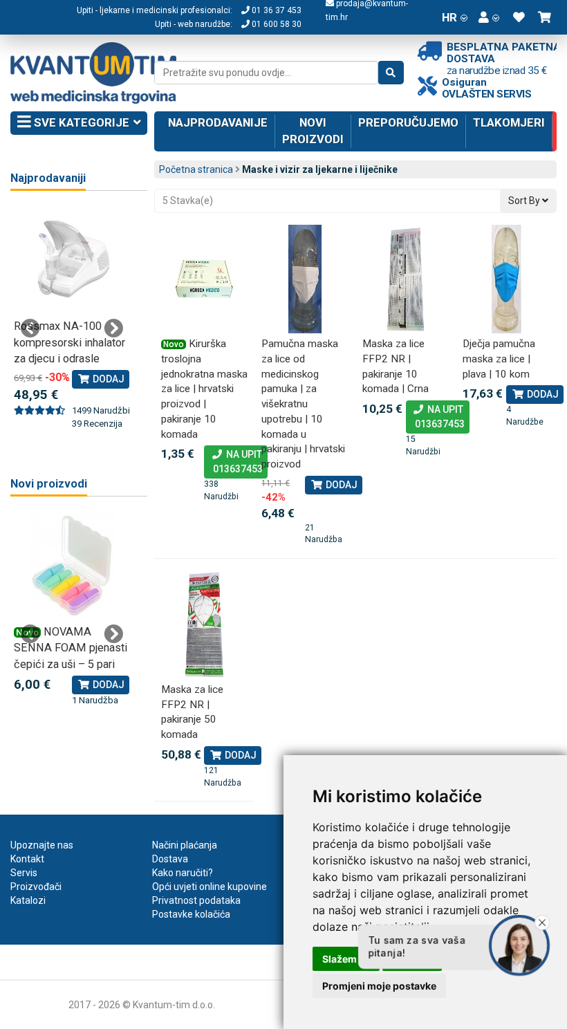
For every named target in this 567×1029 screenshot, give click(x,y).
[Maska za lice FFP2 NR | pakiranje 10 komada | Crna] (405, 279)
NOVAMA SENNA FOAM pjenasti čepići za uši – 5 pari (70, 648)
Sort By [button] (525, 200)
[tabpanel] (71, 318)
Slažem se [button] (346, 959)
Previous (30, 328)
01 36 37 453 (275, 10)
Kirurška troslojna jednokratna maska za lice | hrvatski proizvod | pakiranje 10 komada (204, 388)
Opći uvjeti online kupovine (209, 886)
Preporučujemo (408, 122)
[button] (489, 17)
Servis (23, 872)
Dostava (170, 858)
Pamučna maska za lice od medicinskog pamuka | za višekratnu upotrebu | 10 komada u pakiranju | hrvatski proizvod (303, 403)
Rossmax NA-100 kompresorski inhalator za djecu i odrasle (69, 342)
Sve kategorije (80, 122)
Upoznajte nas (41, 845)
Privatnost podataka (196, 900)
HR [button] (449, 17)
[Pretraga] (391, 72)
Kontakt (27, 858)
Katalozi (28, 900)
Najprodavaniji (48, 178)
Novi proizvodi (313, 130)
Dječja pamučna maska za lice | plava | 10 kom (499, 358)
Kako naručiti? (182, 872)
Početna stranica (196, 169)
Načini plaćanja (184, 845)
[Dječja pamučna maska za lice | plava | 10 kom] (506, 279)
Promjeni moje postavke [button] (379, 986)
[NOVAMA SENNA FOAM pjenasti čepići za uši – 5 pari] (72, 566)
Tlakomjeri (509, 122)
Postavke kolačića (191, 914)
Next (113, 328)
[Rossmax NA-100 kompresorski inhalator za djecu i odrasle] (72, 260)
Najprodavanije (218, 122)
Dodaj (340, 484)
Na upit (236, 461)
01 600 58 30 (275, 24)
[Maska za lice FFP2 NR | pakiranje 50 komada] (204, 625)
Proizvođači (36, 886)
